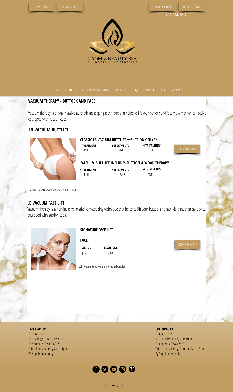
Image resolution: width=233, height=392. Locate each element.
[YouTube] (113, 369)
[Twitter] (104, 369)
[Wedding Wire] (131, 369)
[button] (70, 90)
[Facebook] (96, 369)
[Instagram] (122, 369)
